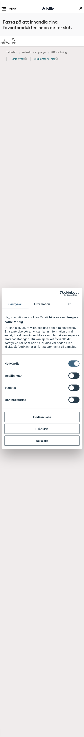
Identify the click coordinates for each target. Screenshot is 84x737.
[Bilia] (48, 8)
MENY (13, 8)
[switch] (74, 375)
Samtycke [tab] (15, 303)
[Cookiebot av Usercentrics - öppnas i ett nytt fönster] (62, 293)
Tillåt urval (42, 428)
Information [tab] (42, 303)
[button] (18, 59)
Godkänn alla (42, 417)
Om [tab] (68, 303)
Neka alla (42, 440)
